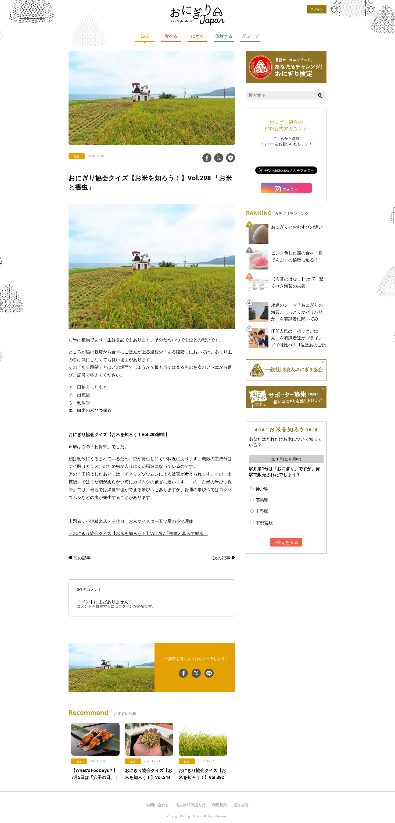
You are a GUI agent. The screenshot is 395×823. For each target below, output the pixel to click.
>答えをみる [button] (286, 542)
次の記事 (221, 558)
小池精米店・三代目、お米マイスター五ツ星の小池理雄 (139, 521)
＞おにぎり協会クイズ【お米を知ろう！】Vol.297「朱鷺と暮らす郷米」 (138, 533)
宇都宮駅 (264, 523)
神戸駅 (262, 489)
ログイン (316, 9)
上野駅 (262, 511)
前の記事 (82, 558)
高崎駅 (262, 500)
